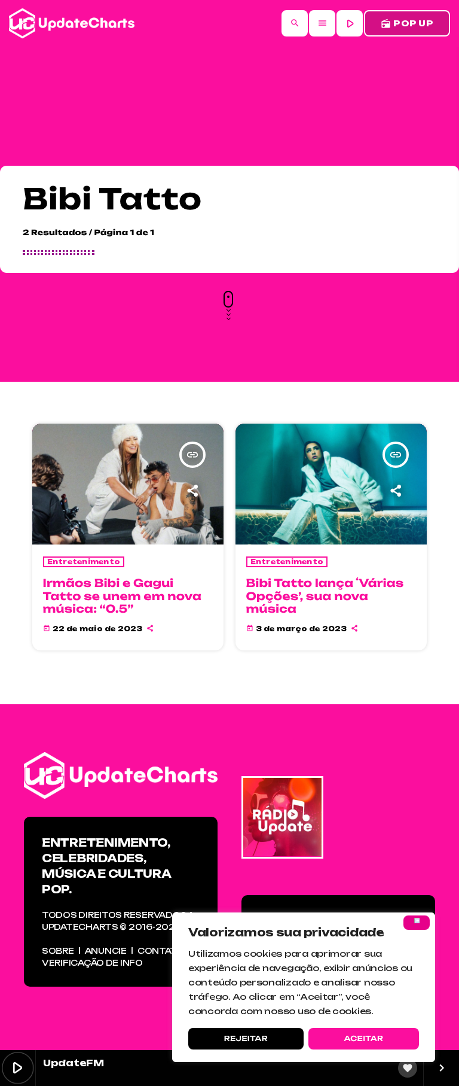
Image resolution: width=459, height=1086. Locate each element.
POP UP (407, 24)
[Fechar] (416, 922)
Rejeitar (246, 1038)
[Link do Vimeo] (71, 23)
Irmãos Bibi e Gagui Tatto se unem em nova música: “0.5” (122, 596)
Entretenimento (84, 562)
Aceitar (363, 1038)
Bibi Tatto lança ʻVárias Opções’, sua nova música (325, 596)
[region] (303, 987)
